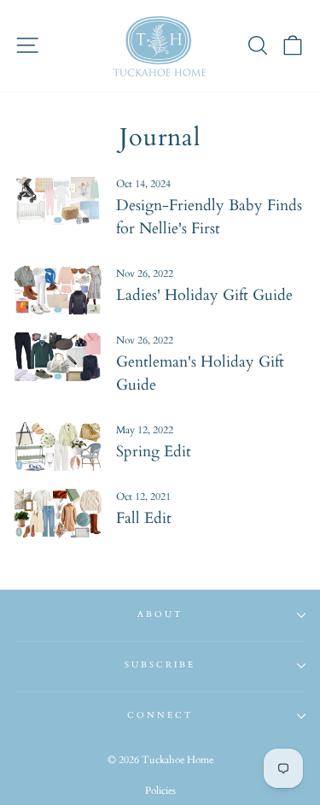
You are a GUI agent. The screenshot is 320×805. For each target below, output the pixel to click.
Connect (160, 715)
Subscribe (160, 665)
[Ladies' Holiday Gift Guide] (58, 290)
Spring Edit (153, 451)
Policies (160, 790)
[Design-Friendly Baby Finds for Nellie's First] (58, 201)
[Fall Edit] (58, 513)
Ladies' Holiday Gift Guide (204, 295)
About (160, 614)
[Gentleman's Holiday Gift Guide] (58, 357)
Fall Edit (144, 518)
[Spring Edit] (58, 447)
